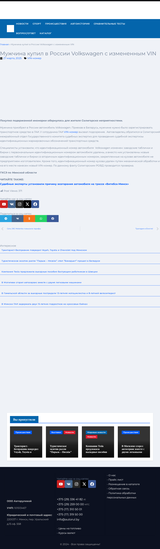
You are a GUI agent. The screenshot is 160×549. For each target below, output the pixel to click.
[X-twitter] (27, 204)
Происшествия (55, 23)
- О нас (111, 475)
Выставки (56, 432)
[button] (6, 218)
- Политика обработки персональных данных (121, 495)
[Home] (10, 28)
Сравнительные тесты (109, 23)
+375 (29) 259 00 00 (73, 504)
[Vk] (12, 204)
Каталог (46, 33)
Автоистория (80, 23)
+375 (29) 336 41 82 (71, 499)
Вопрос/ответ (26, 33)
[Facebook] (35, 204)
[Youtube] (4, 204)
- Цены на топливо (69, 528)
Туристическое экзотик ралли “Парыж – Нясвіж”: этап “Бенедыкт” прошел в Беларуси (61, 452)
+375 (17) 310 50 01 (69, 509)
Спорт (37, 23)
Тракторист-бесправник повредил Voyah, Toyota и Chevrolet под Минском (26, 452)
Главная (4, 44)
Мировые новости (96, 432)
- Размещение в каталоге (123, 484)
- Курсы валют (66, 532)
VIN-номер (34, 58)
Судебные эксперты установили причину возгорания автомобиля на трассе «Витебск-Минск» (64, 184)
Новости (22, 23)
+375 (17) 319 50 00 (70, 514)
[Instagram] (19, 204)
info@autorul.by (68, 519)
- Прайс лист (115, 479)
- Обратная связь (118, 488)
